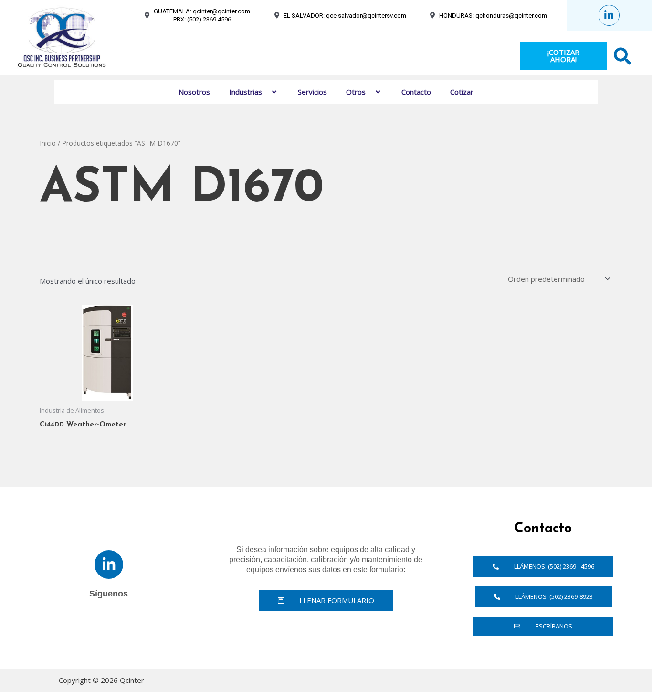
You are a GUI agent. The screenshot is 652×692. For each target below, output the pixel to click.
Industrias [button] (245, 91)
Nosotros (194, 91)
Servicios (312, 91)
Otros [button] (356, 91)
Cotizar (461, 91)
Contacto (416, 91)
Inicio (48, 143)
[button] (265, 91)
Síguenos (108, 593)
